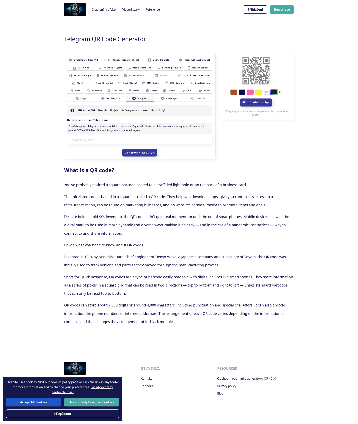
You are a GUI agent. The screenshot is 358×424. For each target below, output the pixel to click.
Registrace (282, 9)
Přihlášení (255, 9)
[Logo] (75, 9)
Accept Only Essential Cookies (92, 402)
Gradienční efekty (104, 9)
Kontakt (146, 378)
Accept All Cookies (33, 402)
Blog (220, 393)
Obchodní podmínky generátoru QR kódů (246, 378)
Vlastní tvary (131, 9)
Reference (152, 9)
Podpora (147, 386)
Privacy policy (226, 386)
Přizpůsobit (62, 414)
